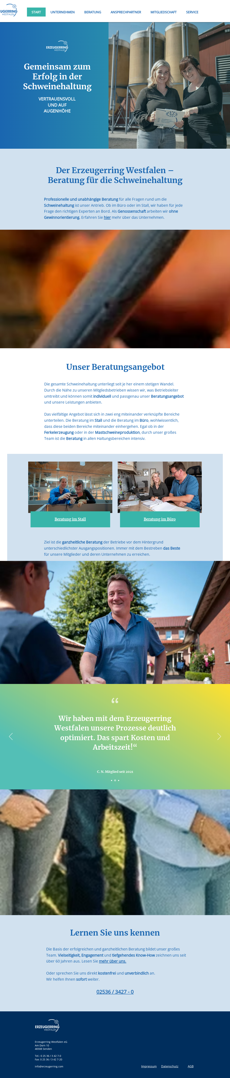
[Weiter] (219, 737)
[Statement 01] (111, 780)
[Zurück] (11, 737)
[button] (92, 12)
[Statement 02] (115, 780)
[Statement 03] (118, 780)
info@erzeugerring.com (49, 1066)
